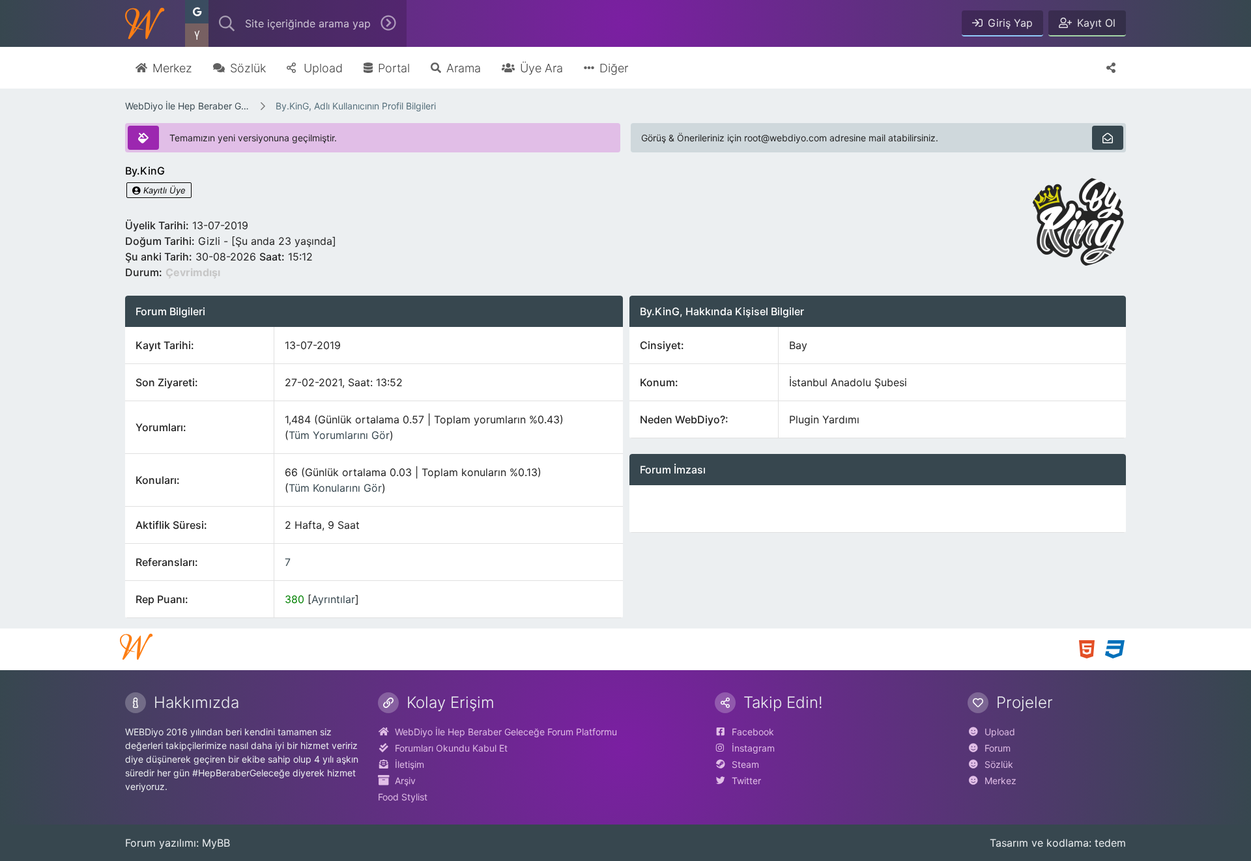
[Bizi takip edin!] (1111, 68)
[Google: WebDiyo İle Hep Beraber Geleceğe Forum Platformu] (196, 11)
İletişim (409, 764)
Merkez (1000, 780)
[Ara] (388, 23)
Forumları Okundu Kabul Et (451, 748)
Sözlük (999, 764)
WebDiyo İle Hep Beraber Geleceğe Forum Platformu (187, 105)
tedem (1110, 842)
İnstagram (753, 748)
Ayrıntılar (333, 599)
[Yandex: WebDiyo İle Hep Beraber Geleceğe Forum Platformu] (196, 35)
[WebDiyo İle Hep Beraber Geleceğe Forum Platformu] (144, 23)
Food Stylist (402, 796)
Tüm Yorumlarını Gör (339, 435)
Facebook (753, 731)
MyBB (216, 842)
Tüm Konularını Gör (335, 487)
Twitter (746, 780)
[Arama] (226, 23)
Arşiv (405, 780)
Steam (745, 764)
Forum (998, 748)
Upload (1000, 731)
